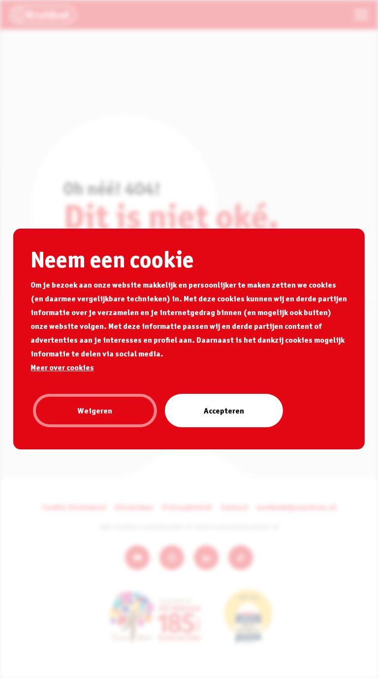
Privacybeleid (187, 507)
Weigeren (95, 410)
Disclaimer (134, 507)
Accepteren (224, 410)
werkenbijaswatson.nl (296, 507)
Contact (234, 507)
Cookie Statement (74, 507)
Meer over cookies (62, 367)
